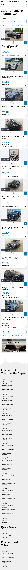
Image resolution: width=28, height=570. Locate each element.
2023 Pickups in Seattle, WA (7, 491)
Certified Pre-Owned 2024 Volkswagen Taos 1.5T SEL (11, 258)
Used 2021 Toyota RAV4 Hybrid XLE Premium (12, 46)
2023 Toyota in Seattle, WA (7, 427)
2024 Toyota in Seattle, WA (7, 390)
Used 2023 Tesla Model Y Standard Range (14, 137)
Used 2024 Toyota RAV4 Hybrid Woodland (12, 288)
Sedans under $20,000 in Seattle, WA (9, 536)
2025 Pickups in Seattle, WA (7, 488)
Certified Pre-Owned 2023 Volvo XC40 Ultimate (13, 318)
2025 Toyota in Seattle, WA (7, 394)
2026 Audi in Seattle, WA (7, 521)
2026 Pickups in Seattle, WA (7, 506)
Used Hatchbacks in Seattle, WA (8, 558)
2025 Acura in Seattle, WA (7, 461)
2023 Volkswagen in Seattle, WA (8, 442)
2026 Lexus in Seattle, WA (7, 480)
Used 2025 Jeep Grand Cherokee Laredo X (13, 197)
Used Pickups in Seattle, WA (7, 562)
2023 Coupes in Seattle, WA (7, 514)
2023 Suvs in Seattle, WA (7, 386)
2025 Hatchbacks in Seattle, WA (8, 476)
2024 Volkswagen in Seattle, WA (8, 457)
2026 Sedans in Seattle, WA (7, 469)
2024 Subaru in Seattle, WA (7, 439)
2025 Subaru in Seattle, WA (7, 420)
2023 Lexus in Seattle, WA (7, 416)
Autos (2, 4)
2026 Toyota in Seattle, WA (7, 405)
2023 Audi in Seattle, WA (7, 435)
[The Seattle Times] (14, 1)
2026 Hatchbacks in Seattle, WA (8, 499)
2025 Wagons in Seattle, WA (7, 495)
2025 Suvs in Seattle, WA (7, 379)
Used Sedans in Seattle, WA (7, 554)
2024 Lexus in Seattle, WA (7, 409)
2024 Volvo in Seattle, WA (7, 472)
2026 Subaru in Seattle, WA (7, 518)
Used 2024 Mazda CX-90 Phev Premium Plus (12, 77)
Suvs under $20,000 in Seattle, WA (9, 533)
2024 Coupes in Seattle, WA (7, 503)
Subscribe (25, 4)
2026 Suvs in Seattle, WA (7, 401)
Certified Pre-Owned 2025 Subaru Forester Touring (13, 167)
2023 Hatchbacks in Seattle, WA (8, 450)
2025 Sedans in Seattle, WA (7, 424)
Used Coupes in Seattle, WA (7, 565)
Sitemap (14, 569)
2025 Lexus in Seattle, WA (7, 431)
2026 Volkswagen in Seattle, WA (8, 510)
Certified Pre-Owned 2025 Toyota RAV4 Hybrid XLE (13, 227)
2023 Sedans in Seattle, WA (7, 446)
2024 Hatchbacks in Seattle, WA (8, 484)
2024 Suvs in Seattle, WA (7, 382)
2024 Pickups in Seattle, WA (7, 454)
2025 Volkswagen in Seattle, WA (8, 412)
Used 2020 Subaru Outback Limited (14, 106)
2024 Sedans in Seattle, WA (7, 397)
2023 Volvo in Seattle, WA (7, 465)
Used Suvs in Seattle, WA (7, 550)
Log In (21, 4)
